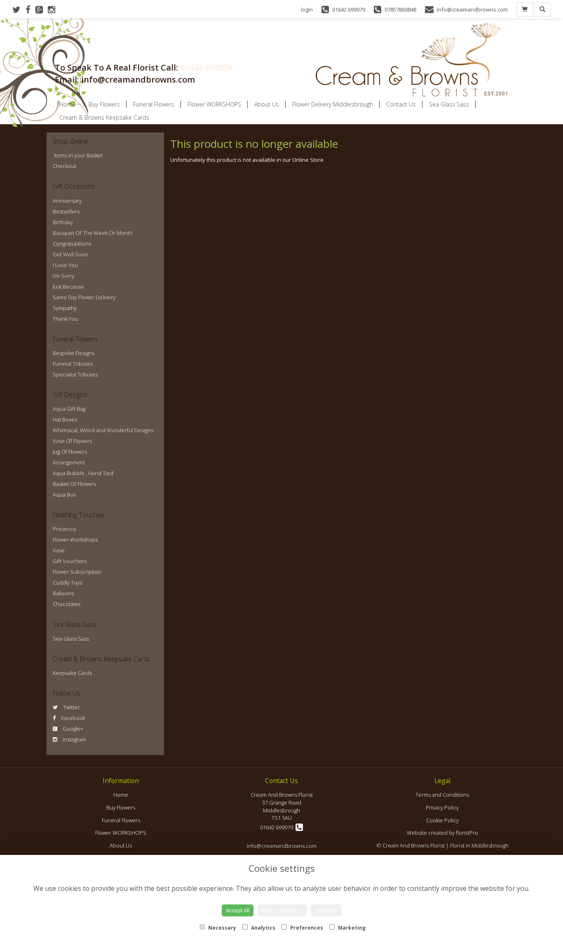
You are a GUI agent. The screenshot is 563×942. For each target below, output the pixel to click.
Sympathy (65, 308)
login (307, 9)
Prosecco (64, 529)
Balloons (63, 593)
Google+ (72, 728)
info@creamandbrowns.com (282, 846)
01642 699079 (206, 67)
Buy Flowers (104, 104)
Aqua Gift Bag (69, 408)
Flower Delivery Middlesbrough (332, 104)
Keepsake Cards (72, 673)
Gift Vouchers (70, 561)
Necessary (221, 927)
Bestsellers (66, 211)
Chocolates (66, 604)
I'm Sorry (63, 275)
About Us (266, 104)
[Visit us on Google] (41, 9)
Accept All (237, 910)
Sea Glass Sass (449, 104)
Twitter (71, 707)
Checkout (64, 166)
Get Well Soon (70, 254)
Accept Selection (282, 910)
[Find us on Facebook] (30, 9)
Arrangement (69, 462)
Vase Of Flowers (72, 441)
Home (67, 104)
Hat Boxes (65, 419)
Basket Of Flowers (74, 484)
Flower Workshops (75, 539)
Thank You (65, 318)
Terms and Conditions (442, 794)
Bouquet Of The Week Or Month (93, 233)
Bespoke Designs (73, 353)
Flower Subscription (77, 571)
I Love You (65, 265)
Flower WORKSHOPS (214, 104)
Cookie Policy (442, 820)
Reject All (326, 910)
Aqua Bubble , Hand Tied (83, 473)
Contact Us (401, 104)
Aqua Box (64, 494)
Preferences (306, 927)
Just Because (68, 286)
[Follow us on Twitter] (19, 9)
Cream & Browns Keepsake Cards (104, 117)
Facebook (72, 718)
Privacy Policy (442, 807)
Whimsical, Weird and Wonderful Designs (103, 430)
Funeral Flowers (153, 104)
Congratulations (72, 243)
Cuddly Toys (67, 582)
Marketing (351, 927)
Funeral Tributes (73, 363)
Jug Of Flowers (70, 451)
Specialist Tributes (75, 374)
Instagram (73, 739)
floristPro (467, 832)
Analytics (262, 927)
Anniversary (67, 200)
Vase (59, 550)
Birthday (63, 222)
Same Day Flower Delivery (84, 297)
